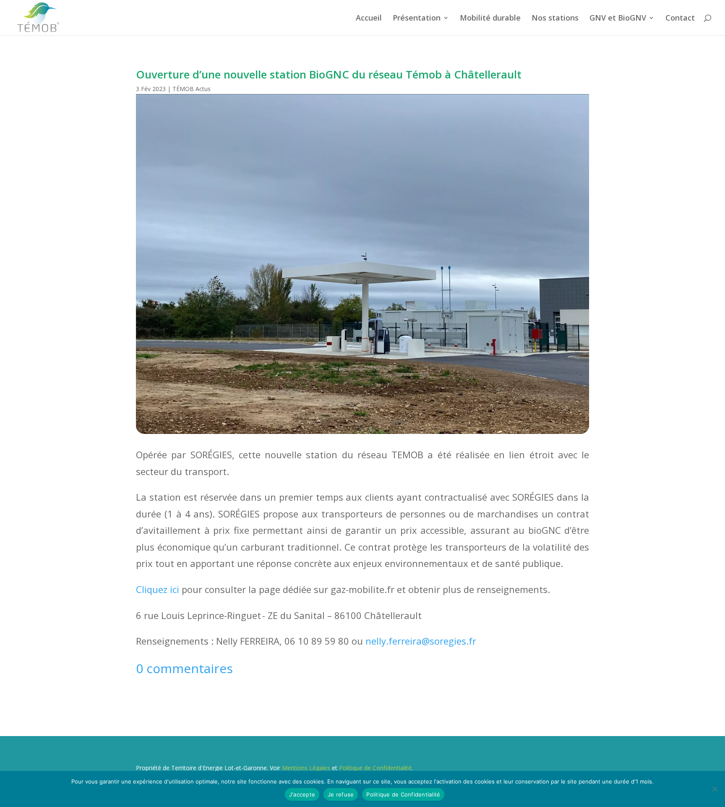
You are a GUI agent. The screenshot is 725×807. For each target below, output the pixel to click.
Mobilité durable (490, 19)
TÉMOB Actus (191, 89)
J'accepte (302, 794)
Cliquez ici (157, 589)
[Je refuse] (714, 789)
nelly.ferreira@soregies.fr (420, 641)
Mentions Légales (306, 768)
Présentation (417, 19)
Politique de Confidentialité (375, 768)
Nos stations (555, 19)
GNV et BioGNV (617, 19)
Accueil (369, 19)
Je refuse (341, 794)
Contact (680, 19)
